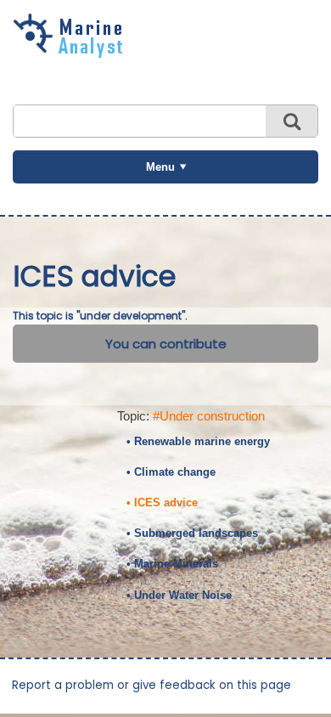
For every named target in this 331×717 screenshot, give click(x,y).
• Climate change (171, 472)
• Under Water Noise (179, 595)
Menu (160, 167)
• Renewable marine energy (198, 441)
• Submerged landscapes (192, 533)
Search (291, 121)
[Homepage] (72, 52)
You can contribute (166, 344)
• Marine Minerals (172, 563)
